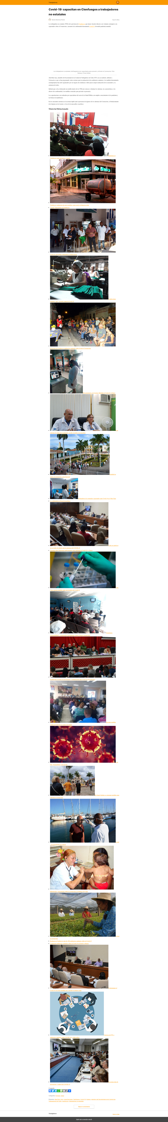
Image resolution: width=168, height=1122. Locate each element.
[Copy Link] (66, 1092)
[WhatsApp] (58, 1092)
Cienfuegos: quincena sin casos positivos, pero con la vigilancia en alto (69, 205)
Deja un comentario (84, 1106)
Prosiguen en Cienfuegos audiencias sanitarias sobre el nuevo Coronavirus (70, 348)
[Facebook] (50, 1092)
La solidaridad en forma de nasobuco (60, 501)
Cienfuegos (82, 24)
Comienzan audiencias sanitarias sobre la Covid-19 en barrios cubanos (69, 943)
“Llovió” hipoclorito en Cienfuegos (59, 207)
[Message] (61, 1092)
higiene (88, 1099)
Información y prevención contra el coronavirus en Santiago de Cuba (69, 891)
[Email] (64, 1092)
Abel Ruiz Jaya (59, 1099)
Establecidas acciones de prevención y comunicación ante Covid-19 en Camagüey (72, 679)
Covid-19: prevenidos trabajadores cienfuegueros (63, 254)
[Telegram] (55, 1092)
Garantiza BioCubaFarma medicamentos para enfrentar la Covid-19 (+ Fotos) (71, 550)
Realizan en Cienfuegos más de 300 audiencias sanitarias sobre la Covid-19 (71, 941)
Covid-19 (91, 26)
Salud (62, 1095)
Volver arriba (116, 1114)
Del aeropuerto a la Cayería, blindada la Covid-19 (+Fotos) (99, 393)
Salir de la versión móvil (84, 1119)
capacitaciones (68, 1099)
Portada (58, 1095)
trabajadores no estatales (76, 1101)
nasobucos (65, 1101)
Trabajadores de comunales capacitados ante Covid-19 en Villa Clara (97, 498)
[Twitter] (52, 1092)
